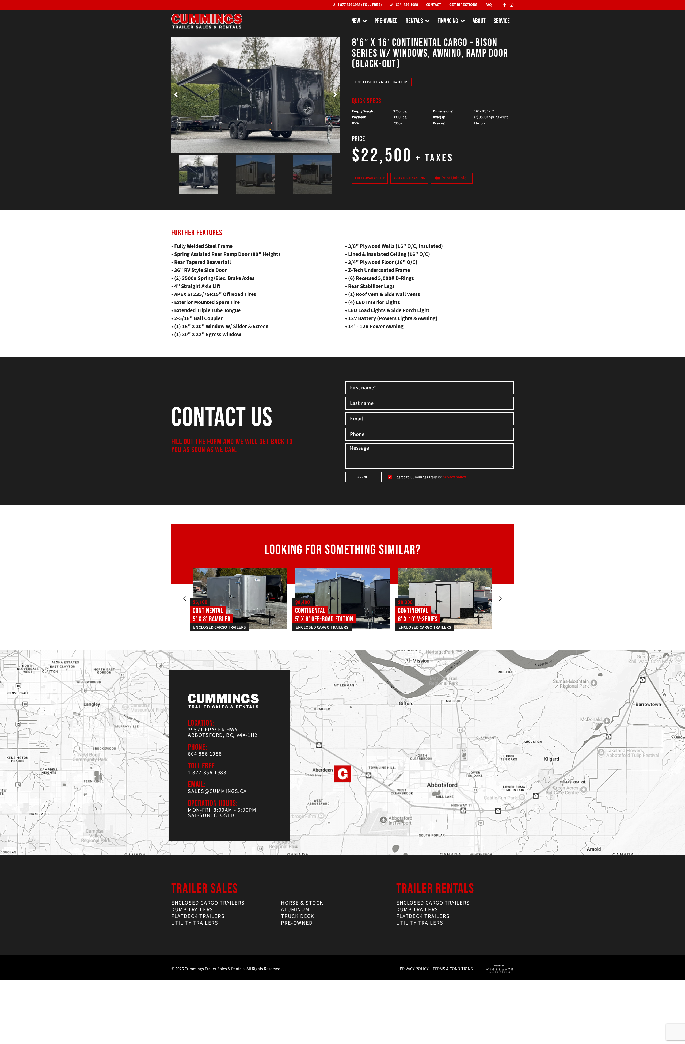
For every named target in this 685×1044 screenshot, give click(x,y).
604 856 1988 (205, 754)
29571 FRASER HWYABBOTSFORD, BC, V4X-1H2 (223, 732)
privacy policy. (455, 477)
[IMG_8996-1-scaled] (255, 95)
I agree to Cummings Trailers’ (431, 477)
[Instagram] (511, 5)
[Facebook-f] (505, 5)
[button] (176, 95)
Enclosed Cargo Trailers (381, 82)
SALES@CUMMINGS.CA (217, 791)
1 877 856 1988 (207, 772)
